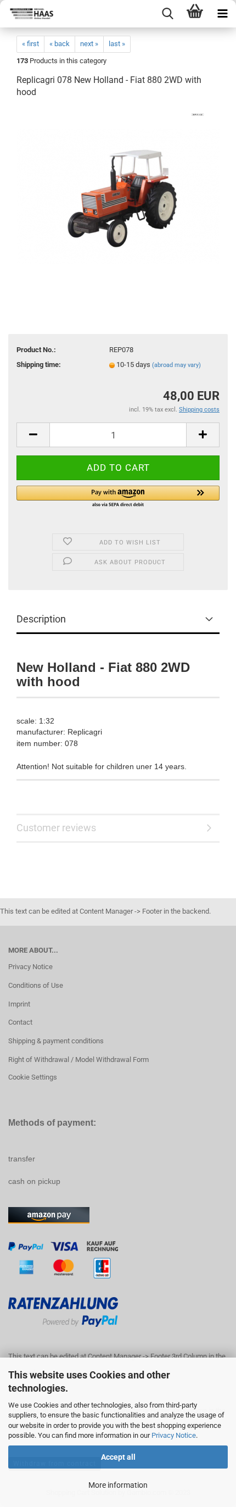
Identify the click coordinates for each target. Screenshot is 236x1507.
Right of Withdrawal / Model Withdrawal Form (78, 1059)
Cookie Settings (32, 1077)
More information (118, 1485)
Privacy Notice (173, 1435)
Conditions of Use (35, 985)
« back (59, 44)
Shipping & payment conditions (56, 1041)
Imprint (19, 1004)
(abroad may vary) (176, 365)
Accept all (118, 1457)
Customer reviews (56, 827)
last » (117, 44)
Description (41, 619)
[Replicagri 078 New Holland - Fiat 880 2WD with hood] (118, 191)
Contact (20, 1022)
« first (30, 44)
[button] (118, 497)
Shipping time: (38, 364)
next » (89, 44)
